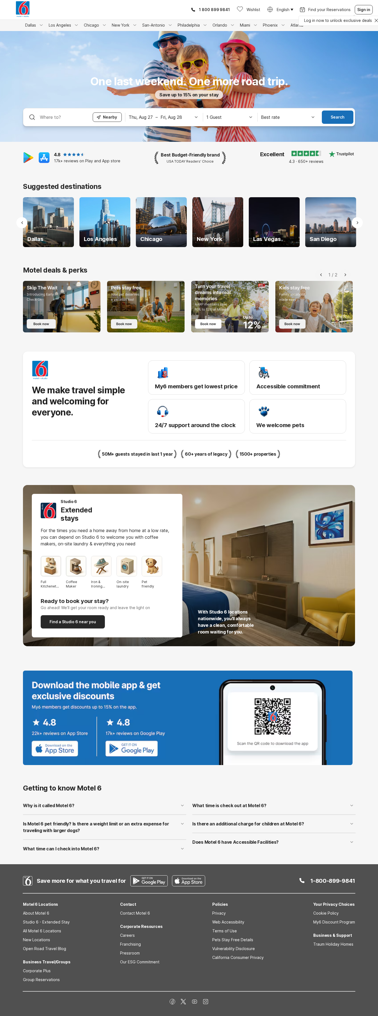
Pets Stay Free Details (232, 939)
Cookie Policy (326, 913)
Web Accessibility (228, 922)
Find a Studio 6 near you (73, 621)
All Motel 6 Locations (42, 930)
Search (338, 117)
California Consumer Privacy (238, 957)
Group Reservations (41, 979)
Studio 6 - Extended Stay (46, 922)
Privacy (219, 913)
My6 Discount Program (334, 922)
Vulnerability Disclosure (233, 948)
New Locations (36, 939)
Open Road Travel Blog (44, 948)
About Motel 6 (36, 913)
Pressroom (130, 953)
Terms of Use (224, 930)
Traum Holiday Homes (333, 944)
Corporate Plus (37, 970)
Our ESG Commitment (139, 961)
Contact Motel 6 (135, 913)
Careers (127, 935)
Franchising (130, 944)
